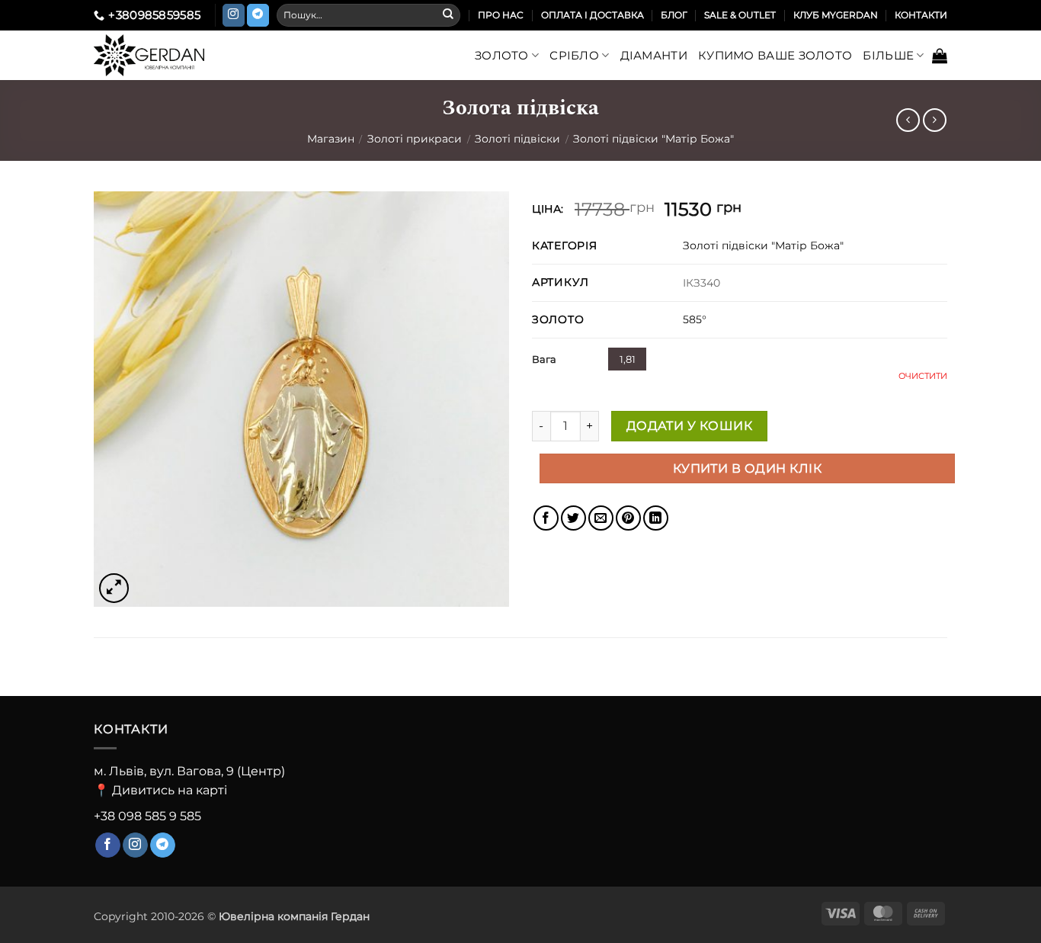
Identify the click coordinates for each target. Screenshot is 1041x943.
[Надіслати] (448, 15)
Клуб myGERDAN (835, 15)
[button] (939, 55)
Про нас (501, 15)
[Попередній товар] (935, 120)
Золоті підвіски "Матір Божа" (653, 139)
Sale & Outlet (740, 15)
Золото (502, 55)
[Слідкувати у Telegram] (258, 15)
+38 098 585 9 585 (147, 816)
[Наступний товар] (908, 120)
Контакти (921, 15)
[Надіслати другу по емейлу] (600, 518)
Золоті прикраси (414, 139)
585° (694, 319)
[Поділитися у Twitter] (573, 518)
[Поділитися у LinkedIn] (655, 518)
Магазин (330, 139)
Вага (544, 359)
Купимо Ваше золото (775, 55)
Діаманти (653, 55)
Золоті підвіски (517, 139)
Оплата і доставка (592, 15)
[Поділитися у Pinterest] (628, 518)
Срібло (574, 55)
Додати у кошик (689, 426)
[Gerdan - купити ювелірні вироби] (174, 55)
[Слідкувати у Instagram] (234, 15)
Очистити (922, 375)
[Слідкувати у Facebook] (107, 845)
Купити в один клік (747, 468)
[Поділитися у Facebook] (546, 518)
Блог (674, 15)
